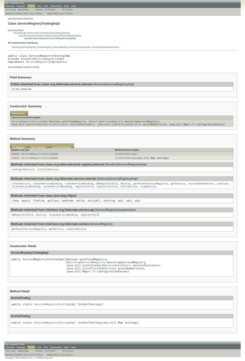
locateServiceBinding (25, 186)
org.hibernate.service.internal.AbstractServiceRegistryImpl (41, 33)
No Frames (50, 9)
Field (25, 13)
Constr (31, 13)
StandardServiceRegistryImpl (42, 58)
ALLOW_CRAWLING (21, 89)
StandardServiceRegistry (23, 47)
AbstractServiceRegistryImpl (113, 84)
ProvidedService (129, 124)
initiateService (48, 169)
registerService (107, 186)
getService (178, 183)
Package (21, 6)
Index (66, 6)
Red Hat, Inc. (30, 358)
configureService (22, 169)
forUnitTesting (125, 154)
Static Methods (38, 147)
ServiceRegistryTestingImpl (30, 121)
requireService (76, 229)
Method (39, 13)
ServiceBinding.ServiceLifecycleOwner (72, 47)
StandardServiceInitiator (50, 124)
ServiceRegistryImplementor (105, 47)
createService (20, 183)
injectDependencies (201, 183)
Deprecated (56, 6)
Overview (10, 6)
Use (39, 6)
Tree (45, 6)
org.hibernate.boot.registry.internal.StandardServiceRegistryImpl (50, 35)
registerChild (84, 186)
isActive (222, 183)
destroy (126, 183)
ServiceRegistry (44, 47)
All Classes (67, 9)
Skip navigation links (14, 3)
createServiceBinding (47, 183)
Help (73, 6)
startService (129, 186)
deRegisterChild (107, 183)
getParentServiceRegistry (150, 183)
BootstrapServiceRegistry (106, 121)
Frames (39, 9)
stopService (148, 186)
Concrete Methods (61, 147)
